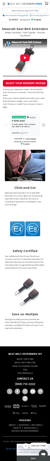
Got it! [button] (33, 458)
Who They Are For (25, 362)
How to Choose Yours (25, 366)
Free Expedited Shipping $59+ (16, 15)
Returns (37, 425)
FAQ (25, 369)
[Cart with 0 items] (46, 3)
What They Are (25, 359)
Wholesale (30, 428)
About (12, 425)
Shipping (24, 425)
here (5, 107)
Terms (8, 449)
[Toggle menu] (4, 4)
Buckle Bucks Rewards (25, 430)
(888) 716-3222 (25, 384)
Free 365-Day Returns (40, 15)
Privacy (16, 449)
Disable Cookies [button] (36, 452)
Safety (17, 428)
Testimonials (25, 373)
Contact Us (25, 378)
